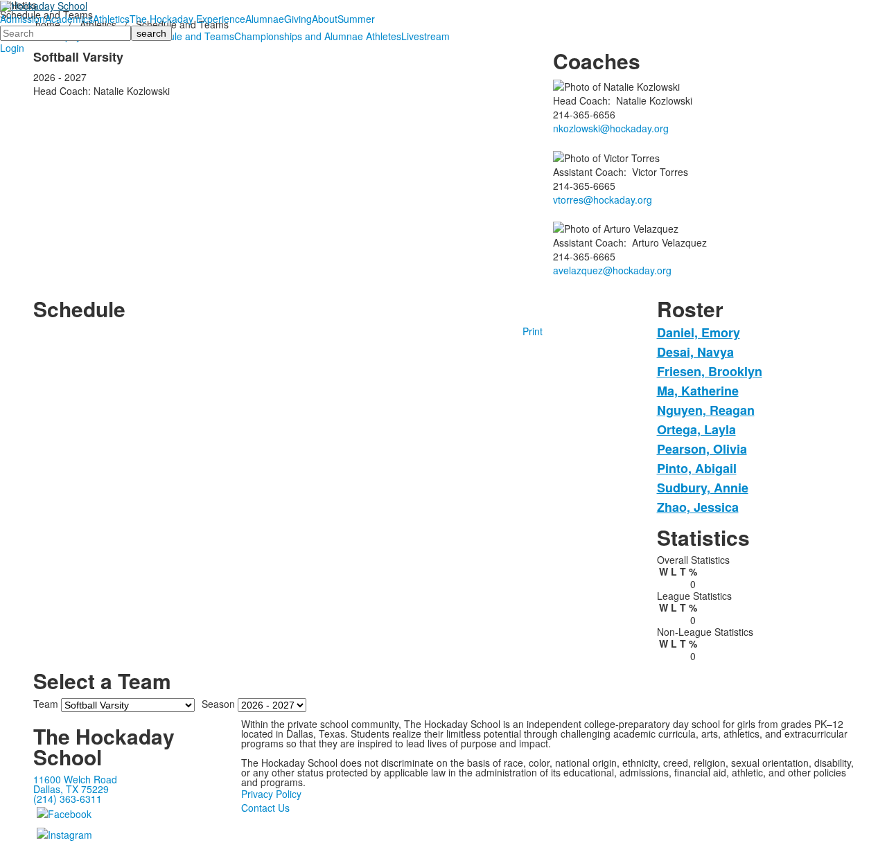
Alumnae (264, 19)
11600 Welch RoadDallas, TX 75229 (75, 784)
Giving (298, 19)
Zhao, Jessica (698, 507)
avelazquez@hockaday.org (612, 270)
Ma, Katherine (698, 391)
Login (12, 48)
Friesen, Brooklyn (709, 371)
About (324, 19)
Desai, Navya (695, 352)
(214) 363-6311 (67, 799)
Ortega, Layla (696, 429)
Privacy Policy (271, 794)
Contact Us (265, 808)
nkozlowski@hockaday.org (611, 128)
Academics (69, 19)
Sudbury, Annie (702, 488)
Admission (22, 19)
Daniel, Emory (698, 332)
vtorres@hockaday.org (602, 199)
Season (218, 704)
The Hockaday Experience (187, 19)
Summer (356, 19)
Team (45, 704)
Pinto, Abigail (697, 468)
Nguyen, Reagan (706, 410)
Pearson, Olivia (702, 449)
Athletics (111, 19)
